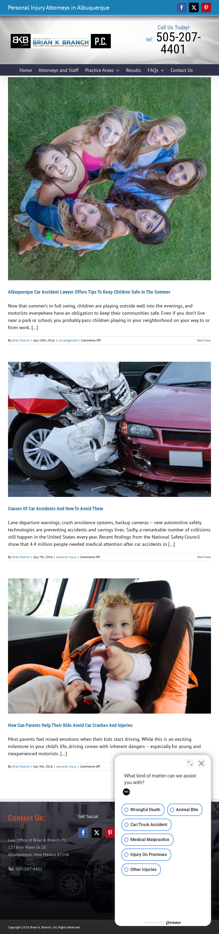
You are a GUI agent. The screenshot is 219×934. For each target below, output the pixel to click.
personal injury (66, 557)
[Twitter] (97, 833)
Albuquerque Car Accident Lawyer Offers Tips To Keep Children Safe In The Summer (89, 292)
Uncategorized (67, 340)
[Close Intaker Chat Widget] (201, 763)
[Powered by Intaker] (174, 922)
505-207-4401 (28, 868)
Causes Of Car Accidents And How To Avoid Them (55, 508)
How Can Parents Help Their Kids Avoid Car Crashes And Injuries (70, 725)
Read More (204, 340)
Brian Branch (21, 340)
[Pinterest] (110, 833)
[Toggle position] (190, 763)
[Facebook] (83, 833)
